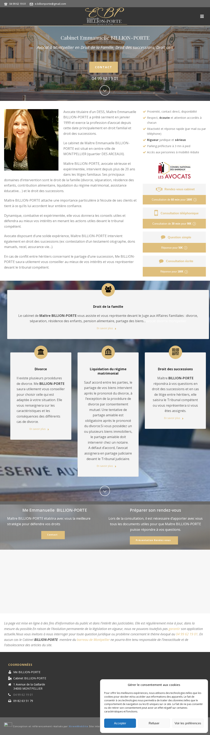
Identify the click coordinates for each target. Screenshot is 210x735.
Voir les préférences (188, 723)
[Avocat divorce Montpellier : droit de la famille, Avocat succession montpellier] (105, 16)
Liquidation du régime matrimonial (108, 371)
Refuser (154, 723)
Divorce (41, 369)
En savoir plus (105, 328)
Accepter (120, 723)
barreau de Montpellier (93, 639)
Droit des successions (175, 369)
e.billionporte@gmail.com (50, 4)
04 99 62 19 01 (17, 4)
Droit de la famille (108, 306)
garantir (174, 629)
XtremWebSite (78, 726)
